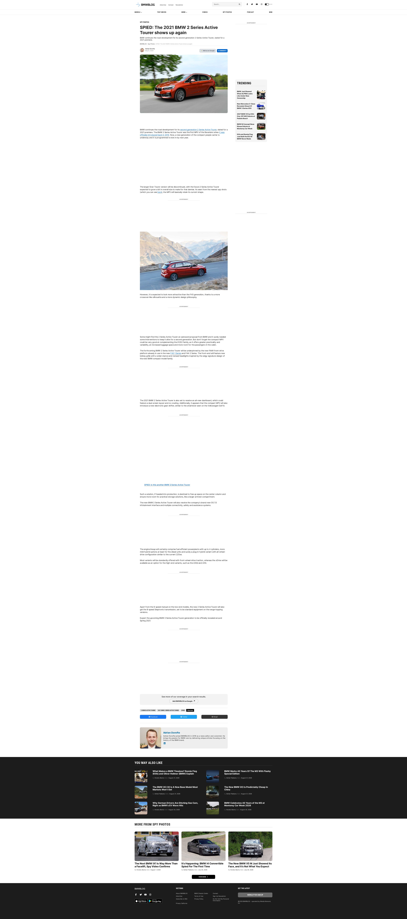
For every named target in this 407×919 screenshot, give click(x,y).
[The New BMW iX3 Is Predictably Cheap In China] (212, 787)
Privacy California (181, 903)
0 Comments (222, 51)
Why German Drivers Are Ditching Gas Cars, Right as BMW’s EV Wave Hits (175, 804)
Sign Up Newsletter (219, 896)
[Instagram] (262, 4)
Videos (205, 12)
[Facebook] (247, 4)
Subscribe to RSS (181, 899)
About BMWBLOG (181, 893)
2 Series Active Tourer (148, 710)
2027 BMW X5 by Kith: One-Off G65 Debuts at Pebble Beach (246, 116)
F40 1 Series (175, 353)
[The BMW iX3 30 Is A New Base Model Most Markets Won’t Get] (141, 787)
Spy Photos (227, 12)
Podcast (250, 12)
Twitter (184, 717)
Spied (183, 710)
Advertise (163, 5)
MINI (270, 12)
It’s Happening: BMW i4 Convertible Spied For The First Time (202, 865)
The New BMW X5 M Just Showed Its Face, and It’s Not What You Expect (250, 865)
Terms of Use (198, 896)
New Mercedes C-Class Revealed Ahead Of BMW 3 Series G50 (246, 106)
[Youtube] (257, 4)
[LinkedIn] (164, 743)
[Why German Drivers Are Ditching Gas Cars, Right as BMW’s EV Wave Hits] (141, 803)
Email (215, 717)
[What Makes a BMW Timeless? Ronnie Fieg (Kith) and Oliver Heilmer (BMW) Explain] (141, 771)
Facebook (154, 717)
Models (137, 12)
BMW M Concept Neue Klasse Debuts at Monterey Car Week (245, 126)
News (183, 12)
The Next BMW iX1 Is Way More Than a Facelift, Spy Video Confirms (156, 865)
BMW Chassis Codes (201, 893)
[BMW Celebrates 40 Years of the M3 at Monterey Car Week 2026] (212, 803)
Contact (171, 5)
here (159, 192)
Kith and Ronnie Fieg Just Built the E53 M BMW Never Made (245, 136)
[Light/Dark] (267, 4)
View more (202, 877)
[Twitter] (252, 4)
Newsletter (179, 5)
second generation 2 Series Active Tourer (198, 130)
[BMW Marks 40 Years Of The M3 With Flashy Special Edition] (212, 771)
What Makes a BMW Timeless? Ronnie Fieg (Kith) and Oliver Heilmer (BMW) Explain (175, 772)
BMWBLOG (143, 44)
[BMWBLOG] (152, 889)
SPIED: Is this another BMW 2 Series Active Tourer (167, 485)
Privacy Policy (198, 899)
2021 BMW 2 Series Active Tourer (168, 710)
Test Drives (161, 12)
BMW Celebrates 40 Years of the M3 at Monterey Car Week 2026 (244, 804)
